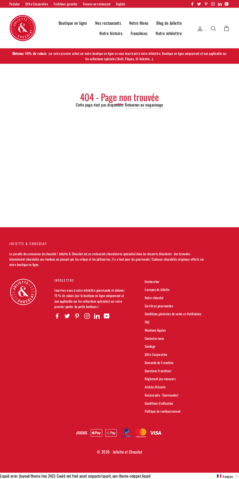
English (120, 3)
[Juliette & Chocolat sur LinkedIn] (97, 316)
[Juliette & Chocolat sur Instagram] (87, 316)
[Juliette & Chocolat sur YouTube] (106, 316)
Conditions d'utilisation (159, 403)
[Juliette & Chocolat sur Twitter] (67, 316)
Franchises (139, 33)
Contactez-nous (154, 338)
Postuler (14, 3)
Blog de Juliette (169, 23)
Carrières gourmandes (159, 305)
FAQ (147, 321)
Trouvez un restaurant (97, 3)
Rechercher (152, 281)
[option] (119, 56)
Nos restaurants (108, 23)
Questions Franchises (158, 370)
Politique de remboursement (163, 411)
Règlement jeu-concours (160, 378)
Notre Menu (138, 23)
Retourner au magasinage (144, 105)
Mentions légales (155, 330)
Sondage (150, 346)
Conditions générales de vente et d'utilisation (173, 313)
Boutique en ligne (73, 23)
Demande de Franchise (159, 362)
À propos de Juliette (157, 289)
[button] (227, 476)
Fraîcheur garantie (65, 3)
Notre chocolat (154, 297)
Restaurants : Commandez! (162, 395)
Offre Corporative (36, 3)
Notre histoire (111, 33)
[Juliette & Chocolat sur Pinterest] (77, 316)
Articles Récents (155, 386)
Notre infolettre (169, 33)
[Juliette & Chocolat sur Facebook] (57, 316)
